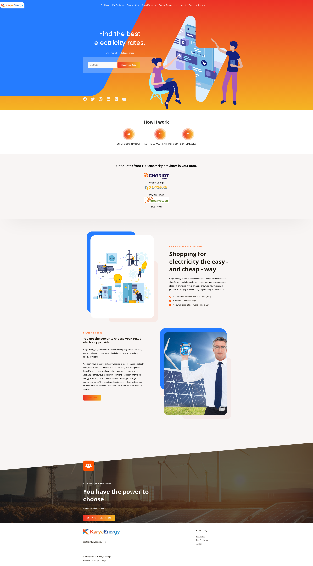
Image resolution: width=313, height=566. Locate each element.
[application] (138, 5)
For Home (200, 537)
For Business (202, 540)
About (198, 544)
